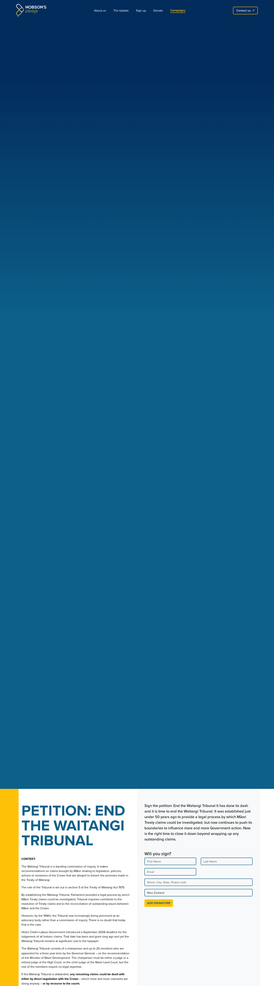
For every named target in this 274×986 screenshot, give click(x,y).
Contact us (245, 10)
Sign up (141, 10)
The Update (121, 10)
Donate (158, 10)
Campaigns (177, 10)
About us (100, 10)
